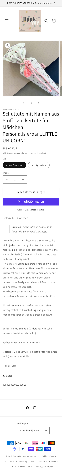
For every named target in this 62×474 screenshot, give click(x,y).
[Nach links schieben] (23, 103)
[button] (7, 21)
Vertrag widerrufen (44, 466)
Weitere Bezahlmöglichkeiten (31, 209)
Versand (17, 153)
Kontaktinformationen (22, 466)
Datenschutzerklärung (17, 461)
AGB (32, 461)
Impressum (53, 461)
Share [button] (9, 375)
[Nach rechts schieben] (38, 103)
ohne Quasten (14, 165)
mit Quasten (39, 165)
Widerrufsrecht (49, 456)
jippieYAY (17, 456)
